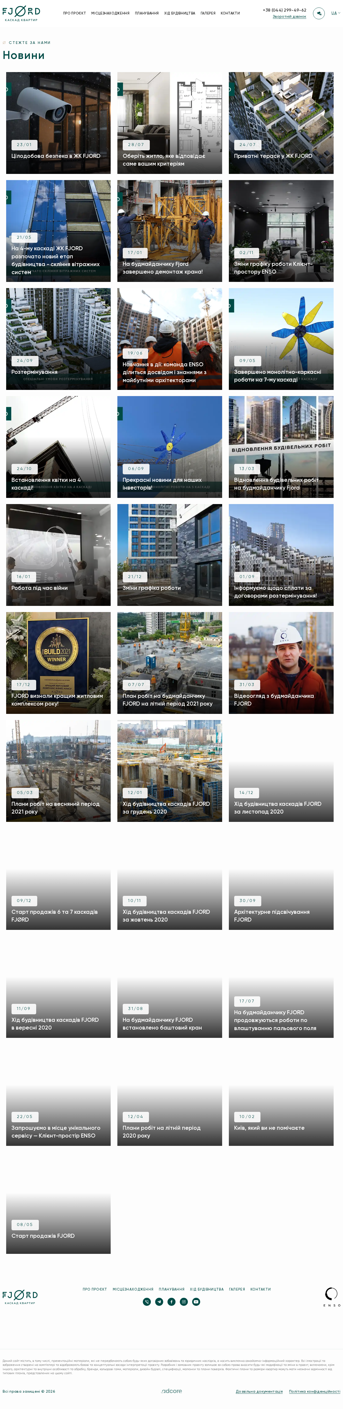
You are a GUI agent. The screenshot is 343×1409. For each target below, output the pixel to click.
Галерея (208, 13)
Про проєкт (74, 13)
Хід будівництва (179, 13)
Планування (147, 13)
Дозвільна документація (259, 1391)
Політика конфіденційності (314, 1391)
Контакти (230, 13)
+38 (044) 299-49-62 (284, 10)
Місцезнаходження (110, 13)
